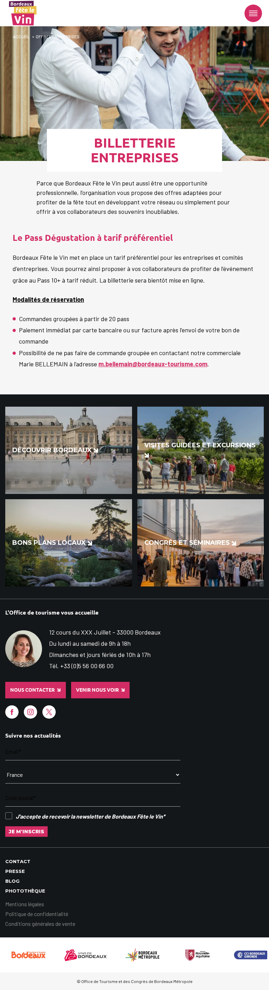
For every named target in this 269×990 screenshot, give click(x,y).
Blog (12, 881)
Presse (15, 871)
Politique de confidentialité (36, 913)
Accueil (21, 36)
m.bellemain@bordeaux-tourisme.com (152, 364)
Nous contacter (32, 690)
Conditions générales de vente (40, 923)
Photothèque (25, 891)
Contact (17, 861)
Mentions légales (24, 904)
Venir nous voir (97, 690)
